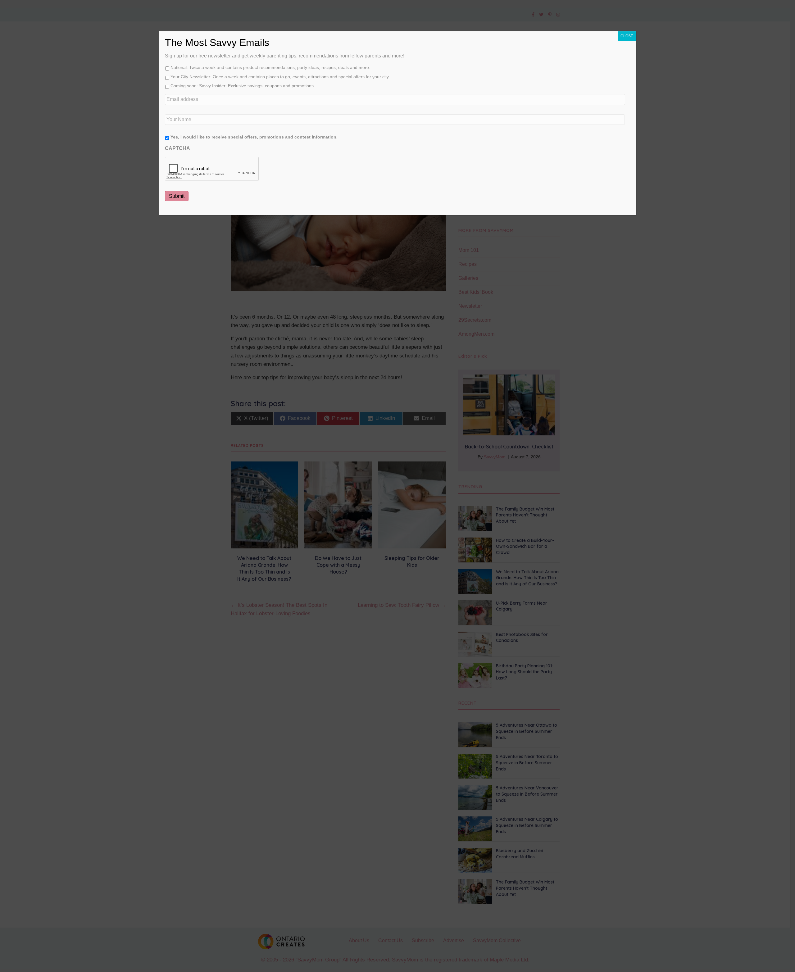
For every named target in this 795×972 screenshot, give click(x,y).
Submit (176, 196)
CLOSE (626, 36)
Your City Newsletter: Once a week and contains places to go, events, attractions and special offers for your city (279, 76)
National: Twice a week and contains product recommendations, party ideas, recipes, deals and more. (270, 67)
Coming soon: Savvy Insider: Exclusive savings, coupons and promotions (242, 85)
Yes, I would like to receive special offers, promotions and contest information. (254, 136)
